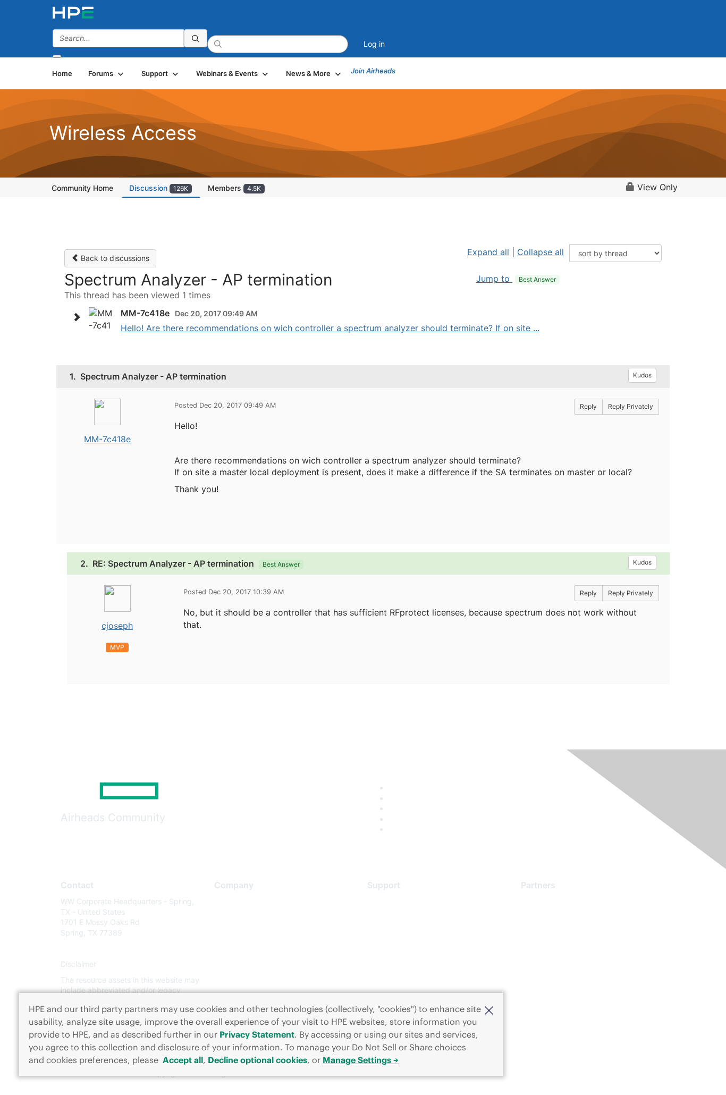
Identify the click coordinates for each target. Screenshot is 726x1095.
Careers (227, 917)
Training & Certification (406, 932)
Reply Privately (630, 406)
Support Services (397, 901)
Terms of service (243, 979)
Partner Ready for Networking (573, 932)
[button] (489, 1009)
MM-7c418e (107, 439)
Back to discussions (114, 258)
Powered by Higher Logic (516, 1073)
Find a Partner (545, 901)
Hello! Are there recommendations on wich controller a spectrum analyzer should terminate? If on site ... (330, 328)
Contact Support (396, 917)
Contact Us (233, 932)
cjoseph (117, 625)
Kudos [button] (642, 375)
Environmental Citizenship (258, 948)
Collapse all (540, 252)
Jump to (516, 278)
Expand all (488, 252)
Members (234, 187)
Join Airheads (373, 70)
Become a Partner (552, 917)
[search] (195, 38)
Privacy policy (238, 964)
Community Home (82, 187)
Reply (588, 406)
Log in (374, 43)
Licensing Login (394, 964)
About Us (230, 901)
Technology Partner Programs (572, 948)
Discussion (158, 187)
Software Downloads (403, 948)
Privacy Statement (257, 1034)
